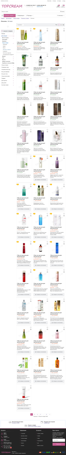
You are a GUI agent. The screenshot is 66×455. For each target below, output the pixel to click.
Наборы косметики (6, 61)
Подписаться (58, 444)
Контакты (60, 15)
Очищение (5, 44)
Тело (3, 57)
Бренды (30, 15)
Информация (20, 15)
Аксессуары (4, 39)
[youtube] (7, 447)
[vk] (4, 447)
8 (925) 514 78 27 (31, 5)
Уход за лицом (5, 42)
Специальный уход (6, 69)
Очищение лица (5, 67)
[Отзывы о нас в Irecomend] (11, 447)
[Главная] (2, 15)
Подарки (3, 78)
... (43, 414)
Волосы (4, 59)
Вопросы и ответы (40, 445)
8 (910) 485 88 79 (41, 5)
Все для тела (4, 73)
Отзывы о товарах (40, 433)
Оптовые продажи (24, 438)
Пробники (4, 41)
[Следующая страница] (49, 414)
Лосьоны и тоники (6, 49)
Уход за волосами (6, 76)
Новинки (38, 435)
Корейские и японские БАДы (8, 63)
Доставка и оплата (24, 435)
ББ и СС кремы (5, 37)
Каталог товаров (9, 15)
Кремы (4, 46)
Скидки (38, 438)
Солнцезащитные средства (8, 54)
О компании (23, 433)
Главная (2, 18)
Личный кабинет (23, 440)
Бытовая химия (5, 84)
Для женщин (4, 35)
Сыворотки (5, 51)
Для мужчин (4, 80)
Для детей (4, 82)
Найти (63, 11)
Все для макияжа (5, 71)
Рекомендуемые (40, 440)
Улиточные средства (7, 52)
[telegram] (9, 447)
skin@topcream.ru (6, 440)
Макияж (3, 56)
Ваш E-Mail (56, 440)
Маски (4, 47)
